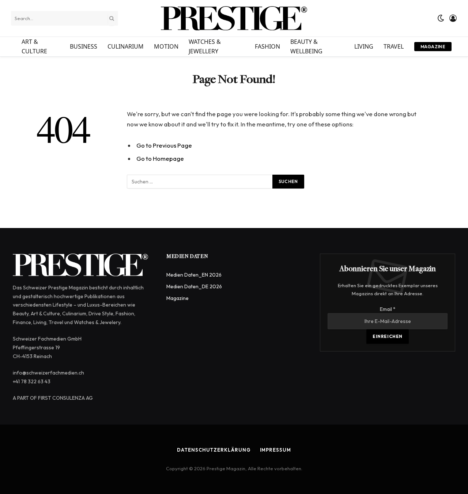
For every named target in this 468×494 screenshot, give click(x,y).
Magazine (432, 46)
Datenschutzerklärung (213, 450)
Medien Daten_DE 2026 (194, 286)
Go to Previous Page (164, 145)
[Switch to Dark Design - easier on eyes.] (441, 18)
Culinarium (125, 46)
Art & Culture (34, 46)
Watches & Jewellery (205, 46)
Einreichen (388, 336)
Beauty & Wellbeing (306, 46)
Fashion (267, 46)
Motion (166, 46)
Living (363, 46)
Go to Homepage (160, 158)
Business (83, 46)
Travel (394, 46)
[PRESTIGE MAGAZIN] (234, 18)
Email (388, 309)
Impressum (275, 450)
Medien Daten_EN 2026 (194, 274)
